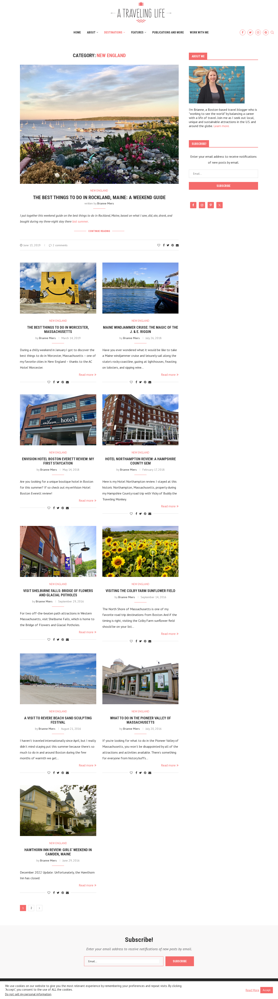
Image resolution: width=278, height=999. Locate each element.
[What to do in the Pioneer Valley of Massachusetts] (140, 678)
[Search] (272, 32)
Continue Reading (99, 231)
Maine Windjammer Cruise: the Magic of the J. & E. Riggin (140, 329)
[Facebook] (242, 32)
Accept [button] (266, 990)
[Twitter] (250, 32)
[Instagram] (258, 32)
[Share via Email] (177, 245)
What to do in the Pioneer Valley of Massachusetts (140, 720)
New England (99, 190)
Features (137, 32)
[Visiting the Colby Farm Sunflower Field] (140, 551)
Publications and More (168, 32)
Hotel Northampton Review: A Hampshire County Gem (140, 461)
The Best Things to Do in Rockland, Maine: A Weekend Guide (99, 197)
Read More (252, 990)
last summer (80, 221)
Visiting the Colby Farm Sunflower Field (140, 591)
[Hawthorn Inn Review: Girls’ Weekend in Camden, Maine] (58, 810)
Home (77, 32)
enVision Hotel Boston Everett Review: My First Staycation (58, 461)
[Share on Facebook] (164, 245)
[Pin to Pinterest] (172, 245)
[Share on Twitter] (168, 245)
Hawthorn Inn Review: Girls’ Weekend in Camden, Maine (58, 852)
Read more (86, 375)
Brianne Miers (105, 203)
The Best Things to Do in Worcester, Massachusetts (58, 329)
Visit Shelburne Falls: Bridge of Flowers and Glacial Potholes (58, 593)
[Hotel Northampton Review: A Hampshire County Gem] (140, 419)
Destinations (113, 32)
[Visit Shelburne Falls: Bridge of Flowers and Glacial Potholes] (58, 551)
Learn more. (221, 126)
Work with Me (199, 32)
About (91, 32)
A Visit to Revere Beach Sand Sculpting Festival (58, 720)
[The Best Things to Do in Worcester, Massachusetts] (58, 288)
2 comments (60, 245)
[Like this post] (158, 245)
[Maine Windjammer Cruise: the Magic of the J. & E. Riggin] (140, 288)
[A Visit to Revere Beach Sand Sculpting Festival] (58, 678)
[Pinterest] (266, 32)
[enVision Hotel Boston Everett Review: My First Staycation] (58, 419)
